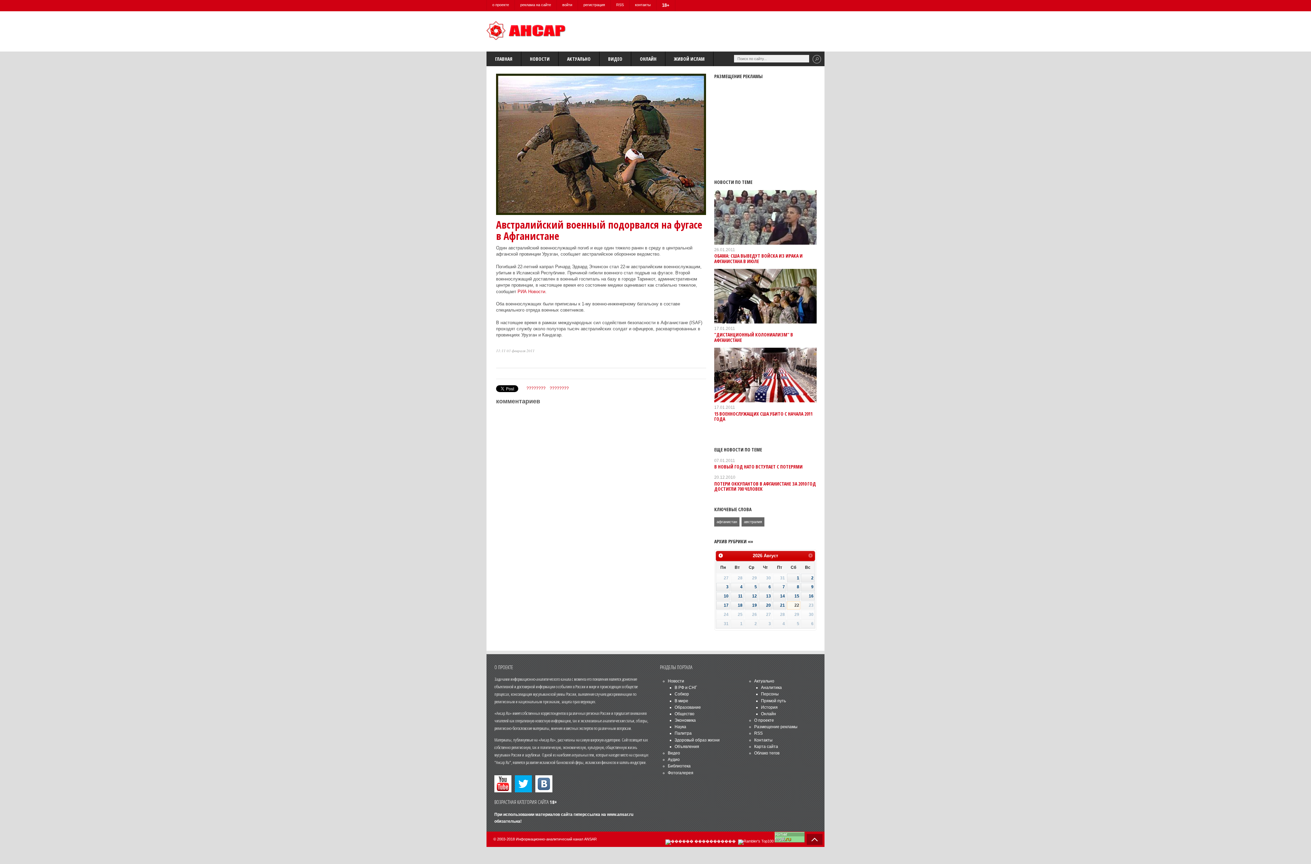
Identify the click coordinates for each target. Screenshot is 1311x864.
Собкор (682, 694)
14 (782, 596)
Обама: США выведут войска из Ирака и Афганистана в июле (758, 258)
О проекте (764, 720)
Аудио (674, 759)
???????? (536, 388)
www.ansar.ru (620, 814)
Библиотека (679, 766)
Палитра (683, 733)
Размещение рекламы (776, 726)
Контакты (763, 740)
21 (782, 605)
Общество (684, 713)
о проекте (500, 5)
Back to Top (814, 839)
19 (754, 605)
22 (796, 605)
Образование (688, 707)
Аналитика (771, 687)
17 (726, 605)
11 (740, 596)
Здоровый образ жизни (697, 740)
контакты (643, 5)
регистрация (594, 5)
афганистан (727, 522)
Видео (615, 59)
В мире (681, 701)
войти (567, 5)
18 (740, 605)
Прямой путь (773, 701)
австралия (753, 522)
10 (726, 596)
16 (811, 596)
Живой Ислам (689, 59)
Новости (540, 59)
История (769, 707)
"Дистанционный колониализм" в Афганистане (753, 337)
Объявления (687, 746)
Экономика (685, 720)
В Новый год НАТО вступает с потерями (758, 466)
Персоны (770, 694)
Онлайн (648, 59)
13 (768, 596)
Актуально (579, 59)
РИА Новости (531, 291)
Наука (680, 726)
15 (796, 596)
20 (768, 605)
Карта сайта (766, 746)
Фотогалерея (680, 773)
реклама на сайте (535, 5)
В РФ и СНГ (686, 687)
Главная (503, 59)
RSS (620, 5)
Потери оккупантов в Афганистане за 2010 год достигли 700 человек (765, 486)
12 (754, 596)
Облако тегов (766, 753)
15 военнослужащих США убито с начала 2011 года (763, 416)
